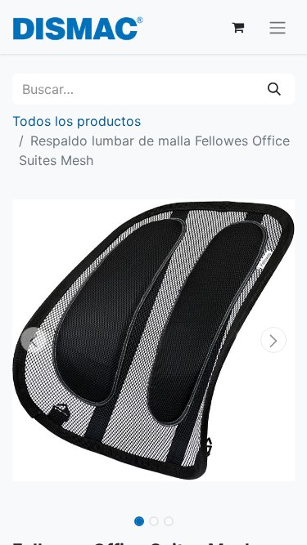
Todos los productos (76, 121)
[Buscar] (274, 89)
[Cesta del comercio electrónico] (237, 27)
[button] (33, 340)
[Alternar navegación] (277, 27)
